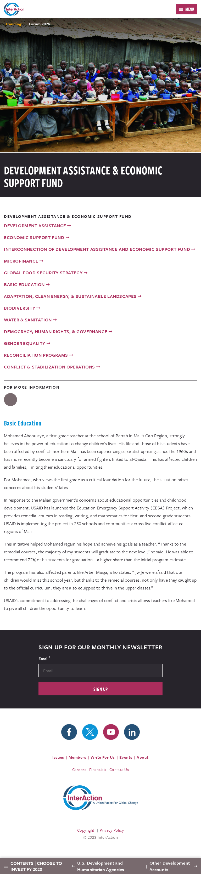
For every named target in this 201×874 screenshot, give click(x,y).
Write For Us (103, 757)
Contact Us (119, 769)
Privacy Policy (112, 830)
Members (77, 757)
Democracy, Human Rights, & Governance (55, 331)
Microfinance (21, 261)
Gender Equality (24, 343)
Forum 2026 (39, 24)
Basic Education (24, 284)
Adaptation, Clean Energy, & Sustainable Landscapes (70, 296)
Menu (189, 9)
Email (44, 658)
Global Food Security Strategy (43, 272)
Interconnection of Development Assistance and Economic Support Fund (97, 249)
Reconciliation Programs (36, 355)
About (142, 757)
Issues (58, 757)
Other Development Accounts (169, 866)
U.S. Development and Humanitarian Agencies (100, 866)
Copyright (85, 830)
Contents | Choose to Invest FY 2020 (36, 866)
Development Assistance (35, 225)
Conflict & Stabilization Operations (49, 367)
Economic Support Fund (34, 237)
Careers (79, 769)
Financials (97, 769)
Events (125, 757)
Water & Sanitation (28, 319)
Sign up (100, 689)
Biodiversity (19, 308)
